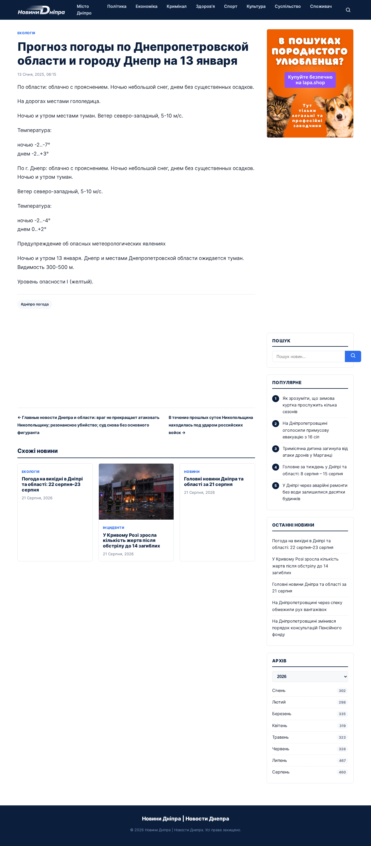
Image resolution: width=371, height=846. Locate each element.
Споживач (321, 6)
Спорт (230, 6)
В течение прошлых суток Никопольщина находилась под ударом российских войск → (211, 425)
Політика (116, 6)
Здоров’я (205, 6)
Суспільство (288, 6)
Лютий (309, 702)
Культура (256, 6)
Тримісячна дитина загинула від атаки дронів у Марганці (315, 452)
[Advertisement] (136, 357)
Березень (309, 713)
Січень (309, 690)
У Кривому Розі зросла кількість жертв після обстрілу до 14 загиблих (131, 540)
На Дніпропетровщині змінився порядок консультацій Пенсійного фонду (307, 628)
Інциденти (113, 528)
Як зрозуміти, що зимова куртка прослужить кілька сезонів (310, 405)
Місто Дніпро (84, 10)
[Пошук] (348, 9)
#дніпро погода (35, 304)
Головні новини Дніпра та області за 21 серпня (213, 481)
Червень (309, 748)
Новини (191, 472)
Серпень (309, 772)
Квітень (309, 725)
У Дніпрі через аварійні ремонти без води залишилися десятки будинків (315, 492)
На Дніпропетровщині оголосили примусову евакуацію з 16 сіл (306, 430)
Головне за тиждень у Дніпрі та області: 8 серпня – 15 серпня (315, 470)
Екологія (26, 33)
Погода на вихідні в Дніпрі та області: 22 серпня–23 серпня (52, 484)
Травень (309, 737)
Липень (309, 760)
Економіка (146, 6)
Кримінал (177, 6)
